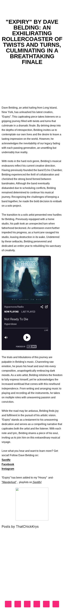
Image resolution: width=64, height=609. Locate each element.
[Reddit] (56, 604)
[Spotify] (46, 604)
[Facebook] (8, 604)
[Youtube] (36, 604)
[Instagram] (17, 604)
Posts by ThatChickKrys (20, 526)
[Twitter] (27, 604)
